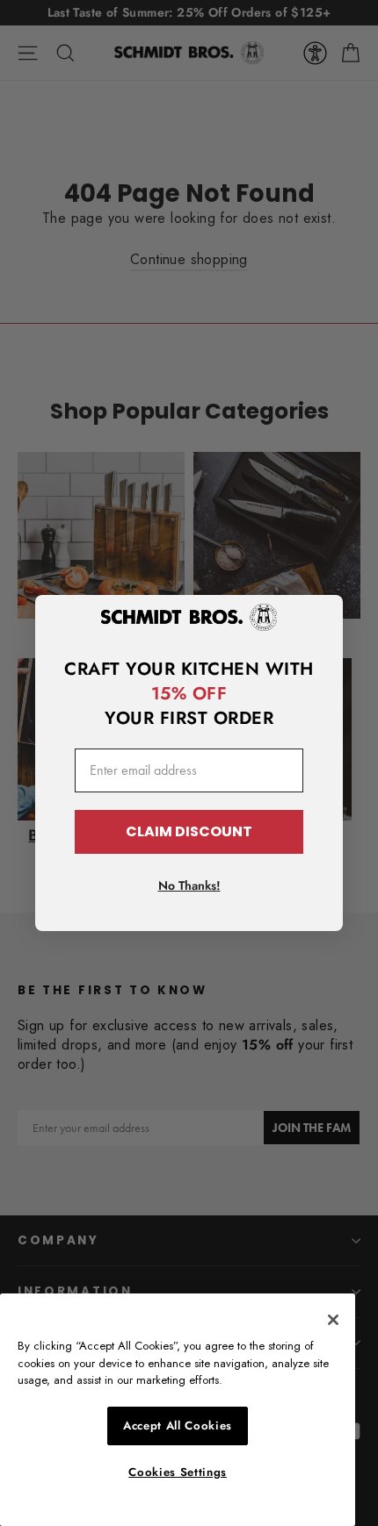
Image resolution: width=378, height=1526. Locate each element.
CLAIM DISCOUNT (189, 831)
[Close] (333, 1319)
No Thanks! (189, 885)
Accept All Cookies (177, 1425)
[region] (177, 1409)
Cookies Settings (177, 1472)
